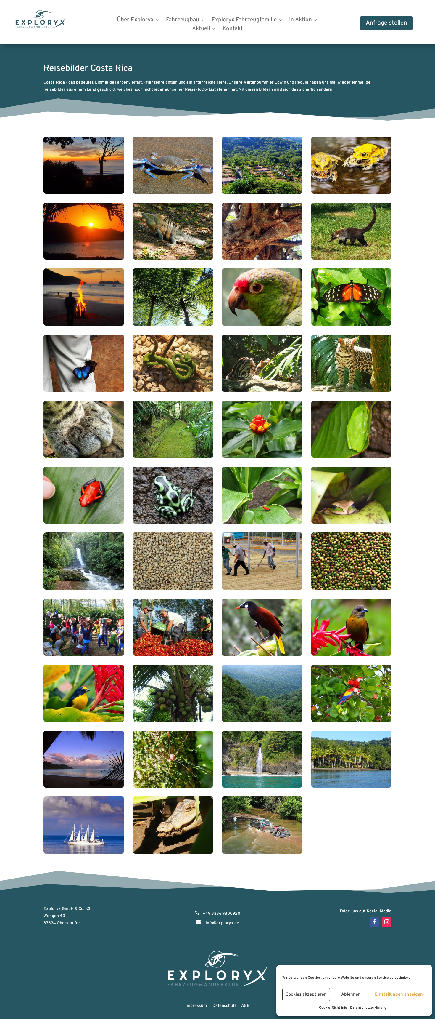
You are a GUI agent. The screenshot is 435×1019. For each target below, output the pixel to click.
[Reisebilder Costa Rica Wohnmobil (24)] (351, 522)
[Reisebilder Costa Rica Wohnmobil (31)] (262, 654)
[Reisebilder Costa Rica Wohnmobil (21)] (84, 522)
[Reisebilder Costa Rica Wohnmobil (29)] (84, 654)
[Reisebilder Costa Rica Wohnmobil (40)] (351, 786)
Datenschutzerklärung (368, 1007)
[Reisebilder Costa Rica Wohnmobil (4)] (351, 192)
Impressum (196, 1005)
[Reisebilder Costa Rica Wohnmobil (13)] (84, 390)
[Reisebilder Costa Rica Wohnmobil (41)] (84, 852)
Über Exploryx (135, 20)
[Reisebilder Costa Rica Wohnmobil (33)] (84, 720)
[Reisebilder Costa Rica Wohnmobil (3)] (262, 192)
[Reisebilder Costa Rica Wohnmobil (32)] (351, 654)
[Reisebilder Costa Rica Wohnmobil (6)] (173, 258)
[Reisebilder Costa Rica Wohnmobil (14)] (173, 390)
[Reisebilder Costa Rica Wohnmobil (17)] (84, 456)
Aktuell (201, 29)
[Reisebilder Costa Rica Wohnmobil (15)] (262, 390)
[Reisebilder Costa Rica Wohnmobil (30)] (173, 654)
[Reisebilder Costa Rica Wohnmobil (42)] (173, 852)
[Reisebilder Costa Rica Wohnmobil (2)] (173, 192)
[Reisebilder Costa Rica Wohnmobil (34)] (173, 720)
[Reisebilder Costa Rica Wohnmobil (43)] (262, 852)
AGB (245, 1005)
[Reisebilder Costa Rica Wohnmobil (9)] (84, 324)
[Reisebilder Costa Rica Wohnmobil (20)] (351, 456)
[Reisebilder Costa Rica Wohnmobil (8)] (351, 258)
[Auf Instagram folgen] (387, 922)
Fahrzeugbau (182, 20)
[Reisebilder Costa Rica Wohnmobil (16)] (351, 390)
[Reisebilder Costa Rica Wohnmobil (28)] (351, 588)
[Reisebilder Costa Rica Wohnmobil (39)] (262, 786)
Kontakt (233, 29)
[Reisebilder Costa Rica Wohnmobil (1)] (84, 192)
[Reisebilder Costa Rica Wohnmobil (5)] (84, 258)
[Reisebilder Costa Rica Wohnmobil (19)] (262, 456)
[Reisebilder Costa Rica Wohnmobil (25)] (84, 588)
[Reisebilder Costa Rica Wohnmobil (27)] (262, 588)
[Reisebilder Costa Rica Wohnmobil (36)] (351, 720)
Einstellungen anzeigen (399, 994)
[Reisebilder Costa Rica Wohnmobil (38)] (173, 786)
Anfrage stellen (386, 23)
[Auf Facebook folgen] (374, 922)
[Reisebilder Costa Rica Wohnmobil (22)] (173, 522)
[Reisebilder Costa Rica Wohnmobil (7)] (262, 258)
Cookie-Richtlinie (333, 1007)
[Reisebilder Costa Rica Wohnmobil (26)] (173, 588)
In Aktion (300, 20)
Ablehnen (351, 994)
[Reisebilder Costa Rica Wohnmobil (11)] (262, 324)
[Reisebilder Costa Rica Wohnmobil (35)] (262, 720)
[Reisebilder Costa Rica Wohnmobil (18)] (173, 456)
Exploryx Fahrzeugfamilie (244, 20)
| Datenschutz (222, 1005)
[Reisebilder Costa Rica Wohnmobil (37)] (84, 786)
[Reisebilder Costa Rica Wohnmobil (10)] (173, 324)
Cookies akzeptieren (306, 994)
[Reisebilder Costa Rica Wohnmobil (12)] (351, 324)
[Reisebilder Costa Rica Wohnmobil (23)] (262, 522)
